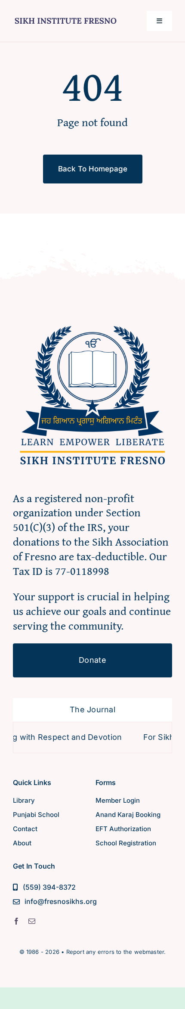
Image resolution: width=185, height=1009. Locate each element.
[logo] (65, 16)
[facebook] (16, 921)
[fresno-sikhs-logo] (92, 319)
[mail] (31, 921)
